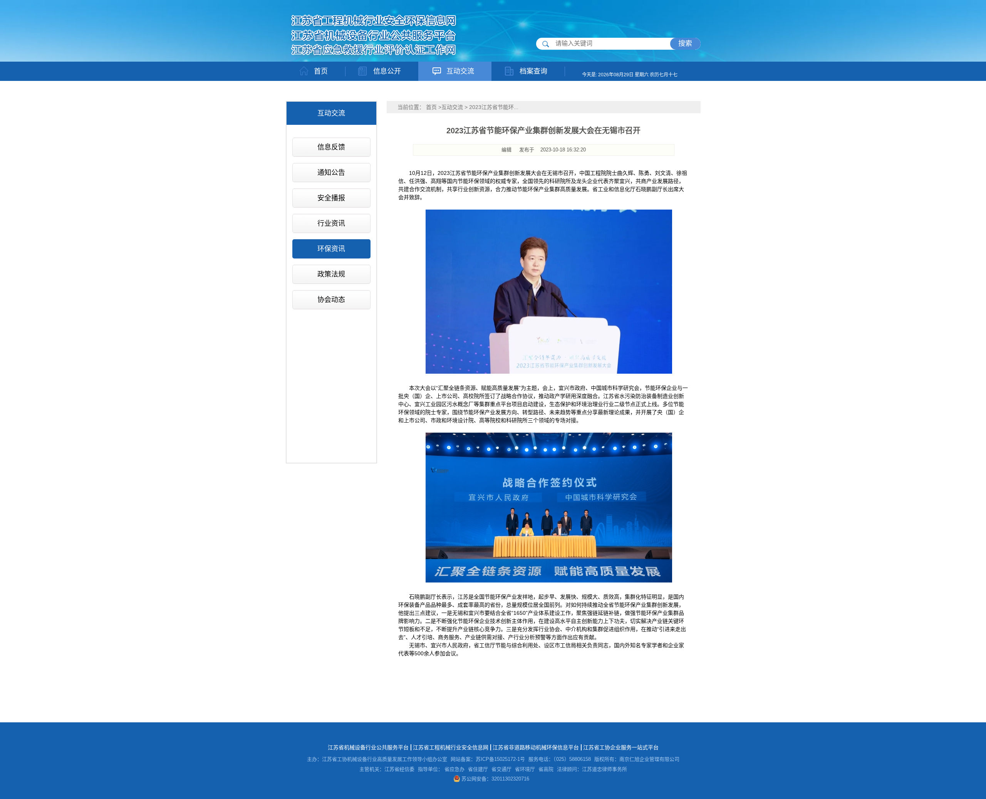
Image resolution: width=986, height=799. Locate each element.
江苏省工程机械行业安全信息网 (450, 747)
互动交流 (452, 107)
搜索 (685, 43)
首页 (431, 107)
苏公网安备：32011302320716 (494, 779)
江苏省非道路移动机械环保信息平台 (536, 747)
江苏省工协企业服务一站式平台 (621, 747)
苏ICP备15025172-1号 (500, 759)
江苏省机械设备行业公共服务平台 (368, 747)
